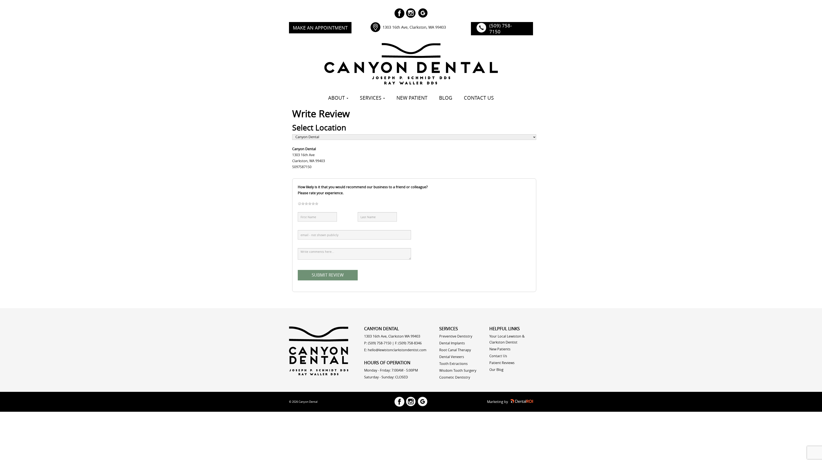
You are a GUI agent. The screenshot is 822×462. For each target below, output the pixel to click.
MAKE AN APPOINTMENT (320, 28)
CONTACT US (479, 98)
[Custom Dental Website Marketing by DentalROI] (522, 401)
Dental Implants (452, 343)
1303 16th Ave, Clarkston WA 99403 (392, 336)
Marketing (495, 401)
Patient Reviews (502, 362)
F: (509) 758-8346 (408, 343)
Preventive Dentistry (455, 336)
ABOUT (337, 98)
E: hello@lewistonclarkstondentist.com (395, 350)
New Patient (411, 98)
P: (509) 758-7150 (377, 343)
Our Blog (496, 369)
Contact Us (498, 356)
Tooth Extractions (453, 363)
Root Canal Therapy (455, 350)
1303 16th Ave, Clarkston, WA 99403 (414, 27)
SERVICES (371, 98)
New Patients (500, 349)
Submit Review (328, 275)
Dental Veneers (451, 356)
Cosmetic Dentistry (454, 377)
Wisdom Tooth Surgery (457, 370)
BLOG (445, 98)
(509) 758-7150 (500, 29)
